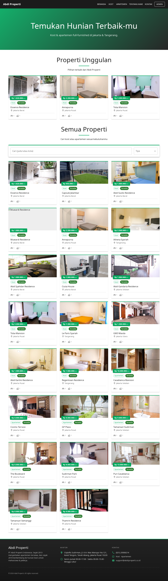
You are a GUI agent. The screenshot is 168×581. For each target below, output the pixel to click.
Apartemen (121, 4)
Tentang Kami (136, 4)
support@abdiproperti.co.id (128, 560)
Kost (111, 4)
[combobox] (146, 151)
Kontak (148, 4)
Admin (159, 4)
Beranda (101, 4)
